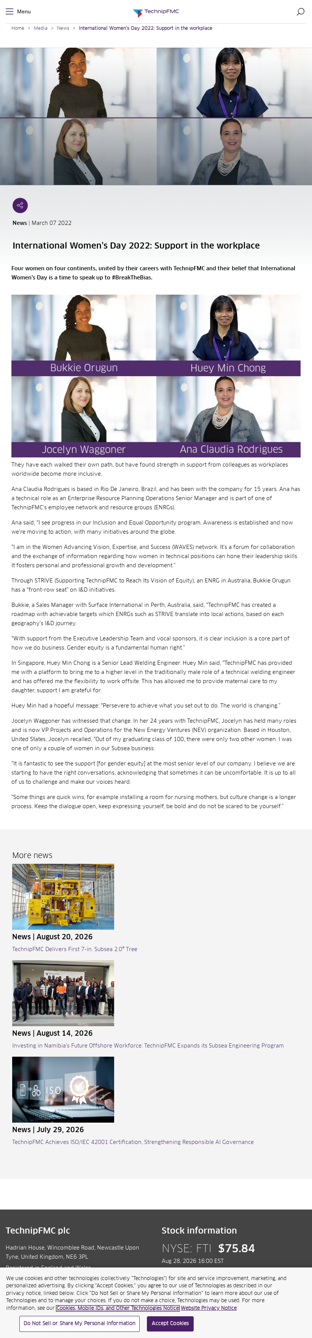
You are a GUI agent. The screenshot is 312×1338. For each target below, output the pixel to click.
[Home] (156, 11)
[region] (156, 1302)
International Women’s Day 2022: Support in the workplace (145, 28)
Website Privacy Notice (209, 1308)
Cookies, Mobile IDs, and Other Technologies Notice (118, 1308)
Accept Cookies (170, 1323)
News (63, 28)
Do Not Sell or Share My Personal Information (80, 1323)
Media (41, 28)
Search (300, 11)
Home (17, 28)
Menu (11, 11)
